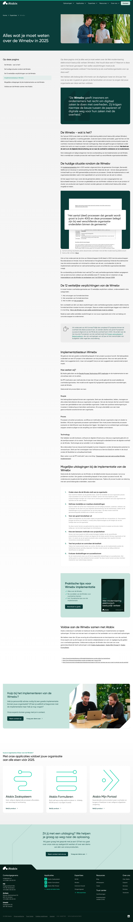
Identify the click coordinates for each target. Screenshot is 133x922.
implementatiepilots (70, 167)
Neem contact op (15, 718)
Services (125, 886)
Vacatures (126, 892)
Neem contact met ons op (57, 854)
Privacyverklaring (19, 916)
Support (125, 882)
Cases (98, 886)
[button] (68, 3)
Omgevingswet (79, 889)
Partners (125, 889)
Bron (77, 253)
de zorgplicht (78, 300)
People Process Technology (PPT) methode (93, 373)
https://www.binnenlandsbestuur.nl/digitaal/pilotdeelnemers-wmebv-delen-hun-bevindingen (86, 658)
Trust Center (29, 916)
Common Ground (80, 886)
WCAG (76, 879)
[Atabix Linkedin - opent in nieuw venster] (128, 916)
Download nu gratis (74, 606)
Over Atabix (126, 879)
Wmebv (77, 882)
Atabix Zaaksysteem (98, 645)
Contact (125, 3)
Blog (97, 879)
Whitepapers (100, 882)
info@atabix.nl (7, 878)
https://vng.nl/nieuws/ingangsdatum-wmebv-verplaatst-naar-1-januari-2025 (82, 660)
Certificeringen (100, 894)
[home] (10, 3)
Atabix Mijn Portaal (112, 645)
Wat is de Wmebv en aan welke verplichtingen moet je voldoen (91, 310)
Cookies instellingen (42, 916)
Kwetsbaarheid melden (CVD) (100, 898)
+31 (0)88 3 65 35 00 (9, 880)
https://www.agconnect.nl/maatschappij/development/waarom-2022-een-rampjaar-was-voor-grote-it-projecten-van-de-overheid (95, 662)
